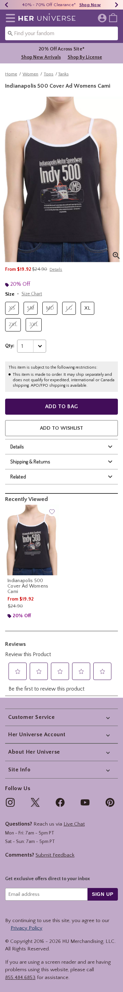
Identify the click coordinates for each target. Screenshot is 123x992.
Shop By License (85, 57)
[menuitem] (113, 17)
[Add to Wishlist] (52, 511)
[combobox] (61, 33)
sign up (102, 894)
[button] (9, 18)
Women (30, 74)
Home (11, 74)
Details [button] (56, 269)
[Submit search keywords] (10, 33)
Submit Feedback (55, 855)
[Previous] (6, 5)
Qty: (9, 346)
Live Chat (74, 824)
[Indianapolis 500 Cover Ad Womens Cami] (32, 540)
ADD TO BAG (61, 406)
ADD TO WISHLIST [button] (61, 428)
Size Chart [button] (32, 294)
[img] (10, 802)
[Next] (116, 5)
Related (18, 476)
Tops (48, 74)
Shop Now (90, 4)
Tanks (63, 74)
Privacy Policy (26, 928)
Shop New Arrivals (41, 57)
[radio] (12, 308)
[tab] (61, 179)
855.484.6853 (20, 977)
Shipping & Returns (30, 461)
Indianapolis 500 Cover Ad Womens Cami (28, 586)
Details (17, 446)
